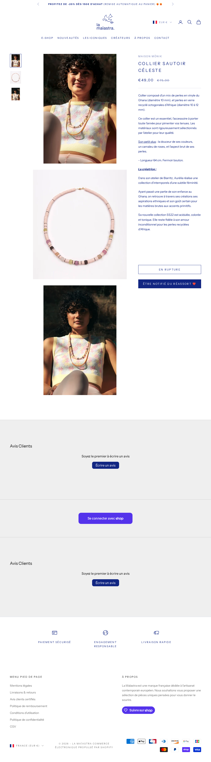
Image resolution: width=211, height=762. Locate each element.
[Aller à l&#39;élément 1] (15, 60)
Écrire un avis (106, 465)
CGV (13, 726)
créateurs (120, 37)
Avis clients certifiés (22, 699)
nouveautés (68, 37)
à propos (142, 37)
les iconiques (95, 37)
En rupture (170, 269)
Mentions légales (21, 685)
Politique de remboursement (28, 706)
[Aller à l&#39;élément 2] (15, 77)
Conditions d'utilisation (24, 713)
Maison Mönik (150, 56)
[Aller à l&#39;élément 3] (15, 94)
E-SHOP (47, 37)
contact (162, 37)
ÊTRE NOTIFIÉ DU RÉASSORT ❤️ (169, 283)
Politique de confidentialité (27, 720)
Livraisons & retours (23, 692)
